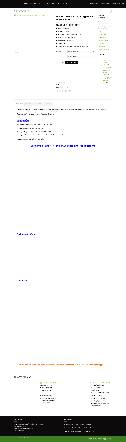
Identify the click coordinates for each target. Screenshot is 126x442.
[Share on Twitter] (60, 91)
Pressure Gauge (102, 34)
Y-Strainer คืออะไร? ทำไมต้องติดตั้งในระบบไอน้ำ (78, 424)
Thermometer (102, 46)
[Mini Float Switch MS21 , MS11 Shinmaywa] (26, 393)
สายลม (99, 31)
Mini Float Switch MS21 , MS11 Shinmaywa (48, 383)
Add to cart (72, 62)
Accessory (101, 43)
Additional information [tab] (34, 104)
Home (26, 3)
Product (33, 3)
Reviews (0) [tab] (48, 104)
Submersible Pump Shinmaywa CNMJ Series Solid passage (100, 383)
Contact (65, 3)
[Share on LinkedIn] (69, 91)
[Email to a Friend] (63, 91)
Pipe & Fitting (50, 3)
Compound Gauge (103, 40)
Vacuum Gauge (102, 37)
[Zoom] (16, 51)
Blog (59, 3)
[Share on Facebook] (57, 91)
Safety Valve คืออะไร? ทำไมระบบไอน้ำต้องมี (77, 428)
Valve (41, 3)
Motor (57, 56)
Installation (58, 51)
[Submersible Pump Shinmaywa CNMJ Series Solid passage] (76, 395)
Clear (93, 49)
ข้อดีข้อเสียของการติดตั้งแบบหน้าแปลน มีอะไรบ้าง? (79, 431)
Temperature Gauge (103, 49)
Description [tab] (19, 104)
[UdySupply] (11, 4)
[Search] (123, 4)
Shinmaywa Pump (21, 11)
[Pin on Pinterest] (66, 91)
